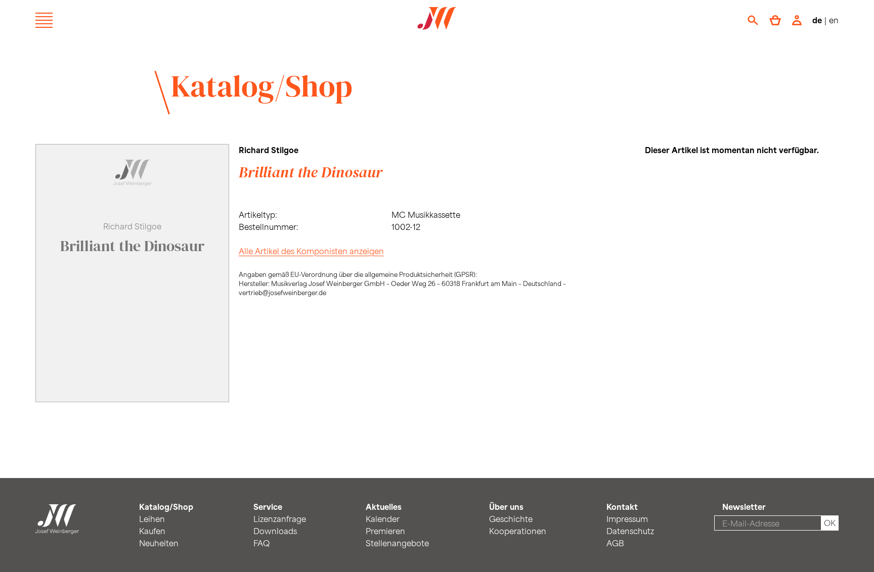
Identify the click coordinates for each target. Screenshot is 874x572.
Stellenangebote (397, 543)
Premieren (385, 531)
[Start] (57, 527)
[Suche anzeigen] (753, 20)
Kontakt (622, 506)
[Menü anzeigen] (44, 20)
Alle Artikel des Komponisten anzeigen (311, 251)
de (817, 20)
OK (830, 522)
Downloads (275, 531)
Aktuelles (384, 506)
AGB (615, 543)
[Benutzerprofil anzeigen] (797, 20)
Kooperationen (517, 531)
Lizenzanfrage (279, 518)
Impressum (627, 518)
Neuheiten (159, 543)
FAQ (261, 543)
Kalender (383, 518)
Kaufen (152, 531)
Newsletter (744, 506)
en (834, 20)
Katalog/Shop (262, 86)
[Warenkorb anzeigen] (775, 20)
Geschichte (511, 518)
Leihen (152, 518)
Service (267, 506)
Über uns (506, 506)
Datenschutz (630, 531)
